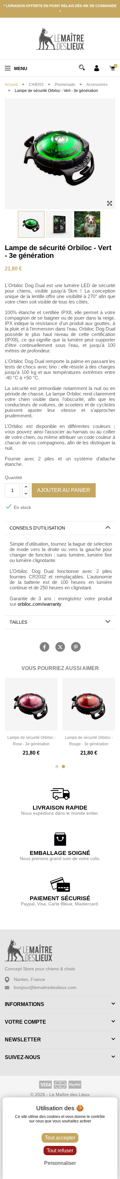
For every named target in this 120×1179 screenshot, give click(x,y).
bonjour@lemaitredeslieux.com (45, 987)
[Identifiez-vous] (96, 67)
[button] (60, 528)
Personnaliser (60, 1163)
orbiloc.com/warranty (39, 604)
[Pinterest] (76, 647)
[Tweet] (60, 647)
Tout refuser (60, 1150)
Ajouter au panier (63, 490)
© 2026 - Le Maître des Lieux (60, 1094)
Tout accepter (60, 1137)
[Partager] (44, 647)
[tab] (60, 528)
